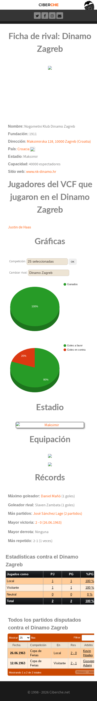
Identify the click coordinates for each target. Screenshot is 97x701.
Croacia (23, 149)
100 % (89, 581)
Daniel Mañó (51, 496)
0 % (90, 594)
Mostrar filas (22, 637)
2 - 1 (74, 663)
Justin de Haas (19, 227)
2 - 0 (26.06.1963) (48, 522)
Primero (81, 672)
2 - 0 (74, 653)
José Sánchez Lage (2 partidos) (57, 513)
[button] (73, 262)
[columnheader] (18, 645)
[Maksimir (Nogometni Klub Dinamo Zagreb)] (49, 425)
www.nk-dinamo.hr (41, 172)
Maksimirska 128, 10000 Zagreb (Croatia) (59, 141)
